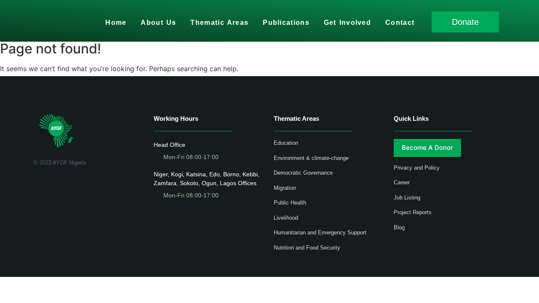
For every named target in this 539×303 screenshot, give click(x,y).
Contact (399, 22)
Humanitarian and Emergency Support (320, 232)
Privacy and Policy (417, 168)
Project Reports (413, 212)
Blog (399, 227)
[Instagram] (73, 184)
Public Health (290, 202)
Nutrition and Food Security (307, 248)
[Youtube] (61, 184)
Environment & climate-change (311, 158)
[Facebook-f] (37, 184)
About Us (158, 22)
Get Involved (347, 22)
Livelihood (286, 218)
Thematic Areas (219, 22)
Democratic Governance (303, 173)
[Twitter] (49, 184)
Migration (285, 188)
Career (402, 182)
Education (286, 143)
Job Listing (407, 197)
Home (115, 22)
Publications (286, 22)
